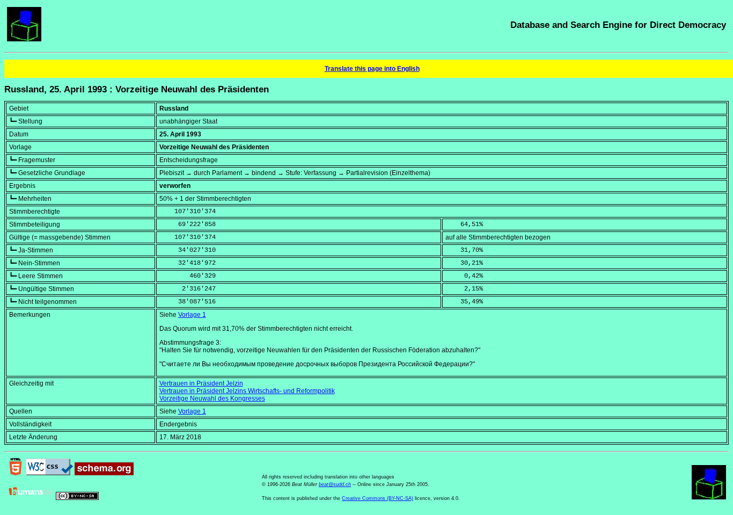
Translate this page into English (372, 68)
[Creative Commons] (77, 498)
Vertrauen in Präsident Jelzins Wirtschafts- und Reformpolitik (247, 391)
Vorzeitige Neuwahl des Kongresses (212, 398)
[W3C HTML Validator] (15, 473)
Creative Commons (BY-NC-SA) (377, 498)
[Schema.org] (104, 473)
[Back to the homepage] (24, 39)
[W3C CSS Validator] (49, 473)
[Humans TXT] (30, 498)
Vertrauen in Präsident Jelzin (201, 383)
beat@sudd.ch (335, 484)
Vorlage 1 (192, 314)
